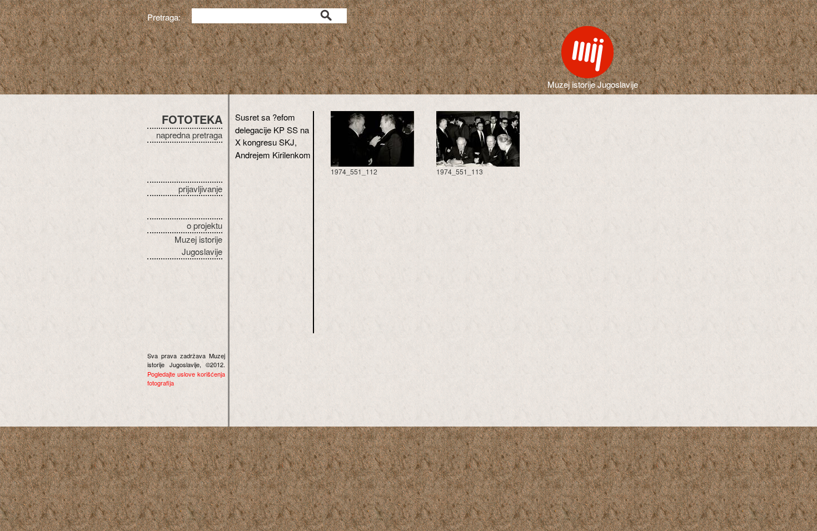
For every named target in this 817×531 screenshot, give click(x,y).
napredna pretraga (189, 135)
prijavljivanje (200, 188)
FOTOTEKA (192, 119)
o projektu (204, 225)
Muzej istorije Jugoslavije (198, 245)
